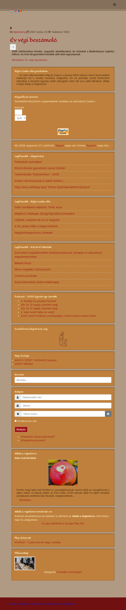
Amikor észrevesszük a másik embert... (40, 180)
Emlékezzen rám (27, 421)
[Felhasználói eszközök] (13, 47)
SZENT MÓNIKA (24, 363)
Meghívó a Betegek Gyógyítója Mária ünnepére (45, 213)
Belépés (21, 429)
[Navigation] (114, 4)
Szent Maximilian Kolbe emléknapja (37, 282)
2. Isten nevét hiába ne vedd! (37, 312)
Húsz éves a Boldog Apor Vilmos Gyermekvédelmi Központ (52, 187)
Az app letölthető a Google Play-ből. (63, 523)
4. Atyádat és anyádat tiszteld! (38, 301)
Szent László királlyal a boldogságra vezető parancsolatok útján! (58, 315)
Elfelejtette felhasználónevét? (38, 436)
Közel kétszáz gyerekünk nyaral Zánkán (40, 168)
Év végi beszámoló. (34, 40)
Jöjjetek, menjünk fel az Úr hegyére (37, 219)
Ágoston (91, 145)
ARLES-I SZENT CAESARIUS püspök (36, 360)
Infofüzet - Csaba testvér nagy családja (38, 542)
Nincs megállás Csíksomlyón (33, 269)
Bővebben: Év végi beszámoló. (30, 59)
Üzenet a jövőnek (26, 275)
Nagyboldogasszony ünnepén (34, 232)
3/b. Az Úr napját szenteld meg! (39, 304)
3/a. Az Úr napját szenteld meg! (39, 308)
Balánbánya (20, 31)
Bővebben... (26, 500)
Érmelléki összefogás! (69, 572)
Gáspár (60, 145)
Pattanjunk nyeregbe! (28, 161)
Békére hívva (23, 263)
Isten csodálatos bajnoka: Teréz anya (38, 207)
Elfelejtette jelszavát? (33, 440)
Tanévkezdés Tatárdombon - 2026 (37, 174)
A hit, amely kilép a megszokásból (36, 226)
